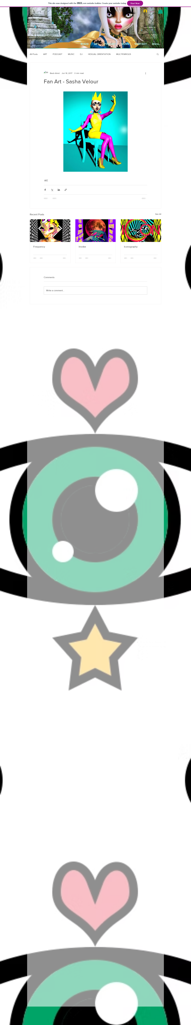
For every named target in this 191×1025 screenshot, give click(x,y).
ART (45, 54)
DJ (81, 54)
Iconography (131, 246)
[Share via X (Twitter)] (52, 189)
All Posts (34, 54)
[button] (160, 11)
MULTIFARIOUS (123, 54)
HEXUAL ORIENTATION (99, 54)
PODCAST (57, 54)
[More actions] (145, 73)
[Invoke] (95, 230)
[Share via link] (65, 189)
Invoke (82, 246)
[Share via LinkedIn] (58, 189)
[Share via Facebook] (45, 189)
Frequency (39, 246)
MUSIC (71, 54)
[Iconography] (141, 230)
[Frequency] (50, 230)
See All (158, 214)
